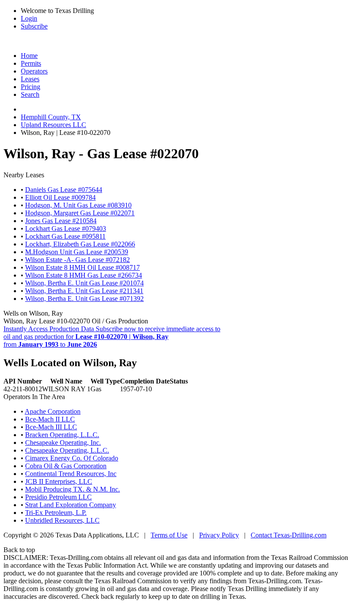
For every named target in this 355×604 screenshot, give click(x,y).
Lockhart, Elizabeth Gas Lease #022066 (80, 244)
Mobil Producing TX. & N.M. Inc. (72, 489)
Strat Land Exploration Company (70, 504)
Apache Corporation (53, 411)
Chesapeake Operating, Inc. (63, 442)
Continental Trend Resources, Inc (70, 473)
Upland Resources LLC (53, 124)
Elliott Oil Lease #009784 (60, 197)
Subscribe (34, 26)
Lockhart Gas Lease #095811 (65, 236)
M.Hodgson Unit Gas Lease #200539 (76, 252)
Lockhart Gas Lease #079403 (65, 228)
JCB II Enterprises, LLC (58, 481)
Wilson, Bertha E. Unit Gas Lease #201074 (84, 283)
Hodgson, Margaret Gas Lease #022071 (80, 213)
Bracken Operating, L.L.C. (62, 434)
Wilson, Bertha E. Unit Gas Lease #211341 (84, 290)
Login (29, 18)
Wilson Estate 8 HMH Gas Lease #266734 (83, 275)
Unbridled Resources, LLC (62, 520)
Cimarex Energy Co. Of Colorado (71, 458)
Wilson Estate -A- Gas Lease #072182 (77, 259)
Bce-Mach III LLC (51, 427)
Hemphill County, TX (51, 117)
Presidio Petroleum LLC (58, 497)
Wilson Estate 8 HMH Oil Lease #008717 (82, 267)
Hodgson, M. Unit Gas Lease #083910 (78, 205)
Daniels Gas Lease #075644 (63, 189)
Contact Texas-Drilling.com (288, 535)
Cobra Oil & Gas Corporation (65, 466)
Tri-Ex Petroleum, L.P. (56, 512)
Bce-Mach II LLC (50, 419)
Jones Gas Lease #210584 (61, 220)
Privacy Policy (219, 535)
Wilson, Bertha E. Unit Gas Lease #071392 (84, 298)
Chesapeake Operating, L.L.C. (67, 450)
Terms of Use (169, 535)
